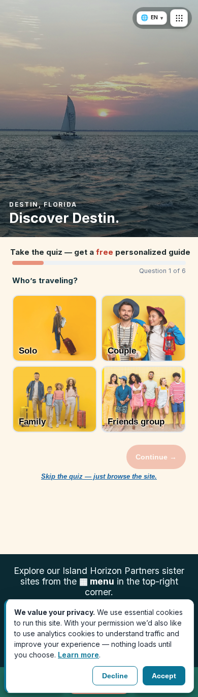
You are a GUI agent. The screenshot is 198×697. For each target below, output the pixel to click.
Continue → (156, 457)
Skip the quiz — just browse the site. (99, 476)
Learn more (78, 654)
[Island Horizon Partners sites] (179, 18)
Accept (164, 676)
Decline (115, 676)
